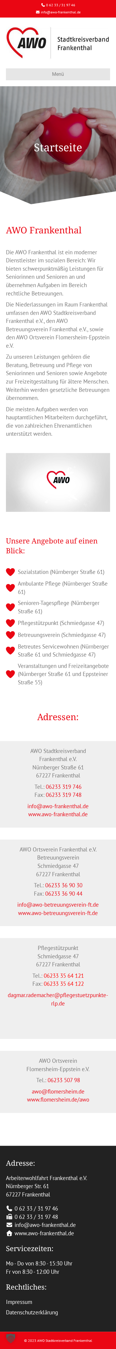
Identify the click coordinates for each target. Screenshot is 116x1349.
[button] (10, 1338)
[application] (58, 482)
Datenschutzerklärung (32, 1312)
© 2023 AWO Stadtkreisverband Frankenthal (58, 1340)
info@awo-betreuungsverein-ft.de (58, 904)
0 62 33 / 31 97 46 (60, 5)
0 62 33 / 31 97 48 (36, 1216)
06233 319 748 (63, 794)
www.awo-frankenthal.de (58, 814)
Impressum (19, 1301)
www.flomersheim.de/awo (58, 1099)
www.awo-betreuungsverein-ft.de (58, 913)
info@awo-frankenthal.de (61, 12)
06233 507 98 (64, 1080)
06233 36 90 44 (63, 893)
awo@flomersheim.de (58, 1091)
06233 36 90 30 (63, 885)
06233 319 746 (63, 786)
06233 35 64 (58, 983)
